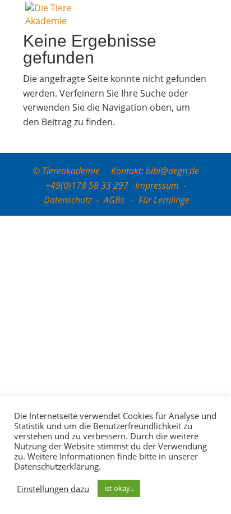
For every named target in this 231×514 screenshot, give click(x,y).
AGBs (115, 200)
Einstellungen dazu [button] (53, 489)
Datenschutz (68, 200)
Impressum (157, 185)
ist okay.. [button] (118, 488)
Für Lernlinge (164, 200)
